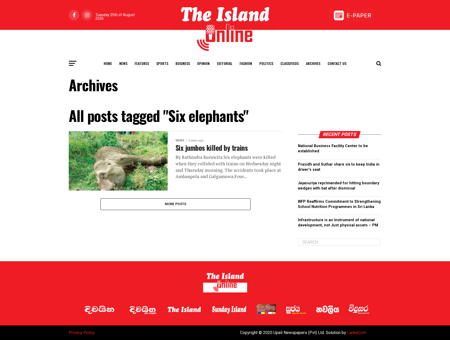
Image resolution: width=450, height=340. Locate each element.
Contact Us (337, 63)
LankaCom (356, 332)
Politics (266, 63)
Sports (162, 63)
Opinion (203, 63)
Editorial (224, 63)
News (123, 63)
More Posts (175, 204)
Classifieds (289, 63)
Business (183, 63)
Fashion (246, 63)
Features (142, 63)
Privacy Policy (82, 332)
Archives (313, 63)
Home (108, 63)
